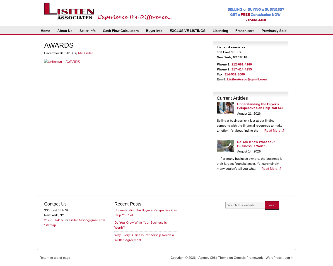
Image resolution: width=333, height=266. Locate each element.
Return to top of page (55, 257)
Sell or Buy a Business (106, 9)
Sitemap (50, 225)
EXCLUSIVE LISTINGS (187, 31)
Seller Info (88, 31)
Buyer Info (154, 31)
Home (45, 31)
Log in (289, 257)
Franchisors (244, 31)
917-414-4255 (242, 69)
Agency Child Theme (213, 257)
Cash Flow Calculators (121, 31)
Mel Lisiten (86, 53)
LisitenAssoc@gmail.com (247, 79)
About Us (64, 31)
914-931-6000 (234, 74)
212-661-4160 (256, 20)
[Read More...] (273, 130)
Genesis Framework (248, 257)
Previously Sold (274, 31)
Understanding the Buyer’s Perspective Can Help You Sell (260, 106)
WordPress (274, 257)
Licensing (220, 31)
